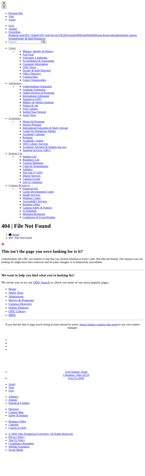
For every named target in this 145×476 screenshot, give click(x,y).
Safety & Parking (18, 415)
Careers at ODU (17, 427)
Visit (11, 16)
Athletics (28, 169)
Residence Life (31, 159)
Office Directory (32, 73)
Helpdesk (122, 35)
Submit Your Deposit (34, 111)
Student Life (15, 153)
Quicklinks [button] (14, 32)
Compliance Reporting (21, 443)
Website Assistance (19, 446)
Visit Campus (30, 108)
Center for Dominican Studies (39, 131)
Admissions (15, 83)
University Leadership (35, 57)
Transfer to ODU (32, 99)
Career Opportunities (34, 80)
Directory (13, 409)
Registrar (28, 137)
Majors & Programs (34, 121)
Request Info (15, 13)
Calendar (13, 424)
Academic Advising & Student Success (44, 147)
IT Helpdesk (30, 210)
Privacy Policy (16, 437)
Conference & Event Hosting (39, 217)
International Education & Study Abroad (45, 127)
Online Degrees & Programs (38, 92)
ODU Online (31, 35)
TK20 (62, 35)
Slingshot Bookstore (34, 214)
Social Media (15, 449)
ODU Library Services (35, 143)
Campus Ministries (33, 163)
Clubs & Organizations (35, 166)
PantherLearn (16, 35)
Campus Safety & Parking (37, 207)
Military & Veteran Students (38, 102)
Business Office (31, 204)
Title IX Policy (16, 440)
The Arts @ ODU (33, 172)
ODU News (29, 67)
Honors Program (32, 124)
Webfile (90, 35)
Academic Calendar (34, 134)
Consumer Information (35, 64)
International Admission (36, 96)
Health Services (31, 194)
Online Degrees (18, 307)
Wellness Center (32, 198)
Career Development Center (38, 191)
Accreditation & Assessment (38, 60)
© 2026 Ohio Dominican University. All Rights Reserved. (40, 433)
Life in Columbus (32, 182)
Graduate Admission (34, 89)
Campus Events (31, 178)
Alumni (12, 28)
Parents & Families (19, 403)
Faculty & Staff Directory (37, 70)
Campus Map (30, 76)
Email (83, 35)
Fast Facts (28, 54)
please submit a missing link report (99, 324)
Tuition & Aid (30, 105)
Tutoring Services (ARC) (37, 150)
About (12, 48)
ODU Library (17, 311)
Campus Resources (19, 185)
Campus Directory (20, 304)
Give (11, 25)
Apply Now (29, 115)
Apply (12, 19)
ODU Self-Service (48, 35)
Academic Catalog (33, 140)
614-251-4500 (76, 378)
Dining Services (31, 175)
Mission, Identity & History (38, 51)
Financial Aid (30, 188)
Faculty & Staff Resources (30, 38)
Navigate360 (73, 35)
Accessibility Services (35, 201)
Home (15, 234)
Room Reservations (106, 35)
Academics (14, 118)
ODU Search (41, 282)
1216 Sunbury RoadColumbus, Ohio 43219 (76, 373)
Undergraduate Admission (37, 86)
